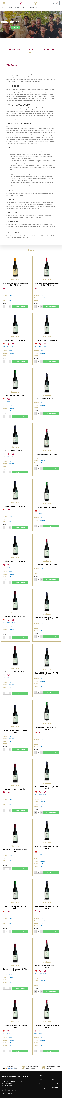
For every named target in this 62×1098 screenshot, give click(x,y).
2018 (10, 521)
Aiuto (40, 1079)
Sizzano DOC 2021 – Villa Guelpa (47, 340)
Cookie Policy (55, 1087)
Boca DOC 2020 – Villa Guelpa (47, 507)
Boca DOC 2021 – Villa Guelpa (15, 395)
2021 (41, 355)
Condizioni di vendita (42, 1084)
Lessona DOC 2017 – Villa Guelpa (15, 789)
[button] (4, 3)
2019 (10, 466)
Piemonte (11, 297)
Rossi (10, 295)
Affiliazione (42, 1076)
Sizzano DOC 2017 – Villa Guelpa (15, 561)
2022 (41, 300)
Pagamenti (42, 1088)
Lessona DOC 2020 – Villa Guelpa (47, 564)
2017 (10, 576)
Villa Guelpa (15, 279)
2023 (10, 300)
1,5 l (41, 631)
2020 (41, 407)
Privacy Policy (55, 1083)
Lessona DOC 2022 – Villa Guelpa (47, 454)
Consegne (54, 1076)
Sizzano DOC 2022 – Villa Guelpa (15, 340)
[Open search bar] (54, 7)
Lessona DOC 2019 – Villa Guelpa (15, 617)
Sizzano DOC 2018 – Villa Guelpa (15, 506)
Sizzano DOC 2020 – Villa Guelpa (47, 399)
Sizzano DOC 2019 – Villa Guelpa (15, 451)
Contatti (53, 1079)
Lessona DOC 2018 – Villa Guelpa (15, 672)
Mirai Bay (10, 1093)
